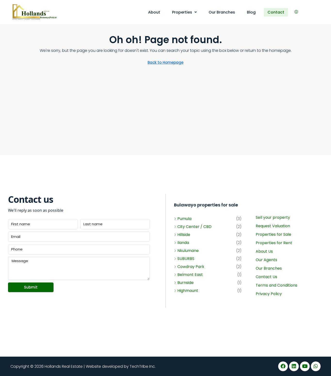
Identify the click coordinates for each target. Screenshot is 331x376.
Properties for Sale (273, 234)
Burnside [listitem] (185, 282)
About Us (264, 251)
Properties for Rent (274, 243)
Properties (182, 12)
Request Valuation (273, 226)
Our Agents (266, 260)
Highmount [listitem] (187, 290)
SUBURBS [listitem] (185, 258)
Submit (31, 287)
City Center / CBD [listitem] (194, 226)
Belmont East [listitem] (190, 274)
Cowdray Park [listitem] (190, 266)
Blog (251, 12)
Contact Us (266, 277)
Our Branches (222, 12)
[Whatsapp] (316, 366)
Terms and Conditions (276, 285)
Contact (276, 12)
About (154, 12)
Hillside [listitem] (183, 234)
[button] (184, 12)
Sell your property (273, 217)
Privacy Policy (269, 294)
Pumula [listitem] (184, 218)
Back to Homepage (165, 62)
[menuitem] (296, 12)
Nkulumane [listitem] (188, 250)
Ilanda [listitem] (183, 242)
